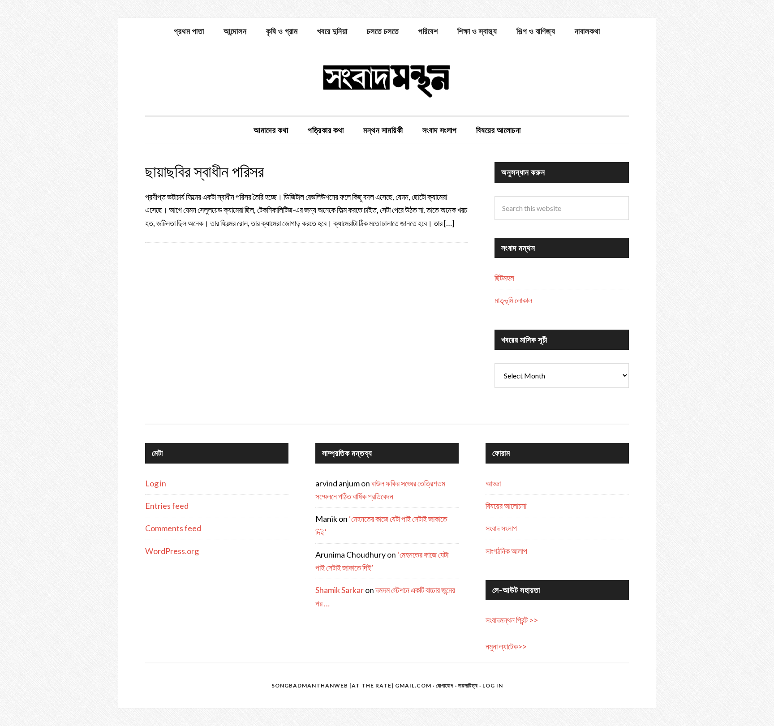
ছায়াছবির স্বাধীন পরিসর (204, 172)
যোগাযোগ (445, 685)
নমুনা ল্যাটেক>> (506, 646)
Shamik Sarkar (339, 590)
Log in (155, 483)
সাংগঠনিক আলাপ (506, 551)
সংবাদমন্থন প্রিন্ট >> (512, 620)
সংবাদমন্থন (387, 80)
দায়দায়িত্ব (468, 685)
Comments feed (173, 528)
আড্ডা (493, 483)
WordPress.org (172, 551)
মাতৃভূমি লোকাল (513, 300)
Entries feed (167, 506)
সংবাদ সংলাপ (501, 528)
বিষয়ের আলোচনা (506, 506)
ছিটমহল (504, 278)
